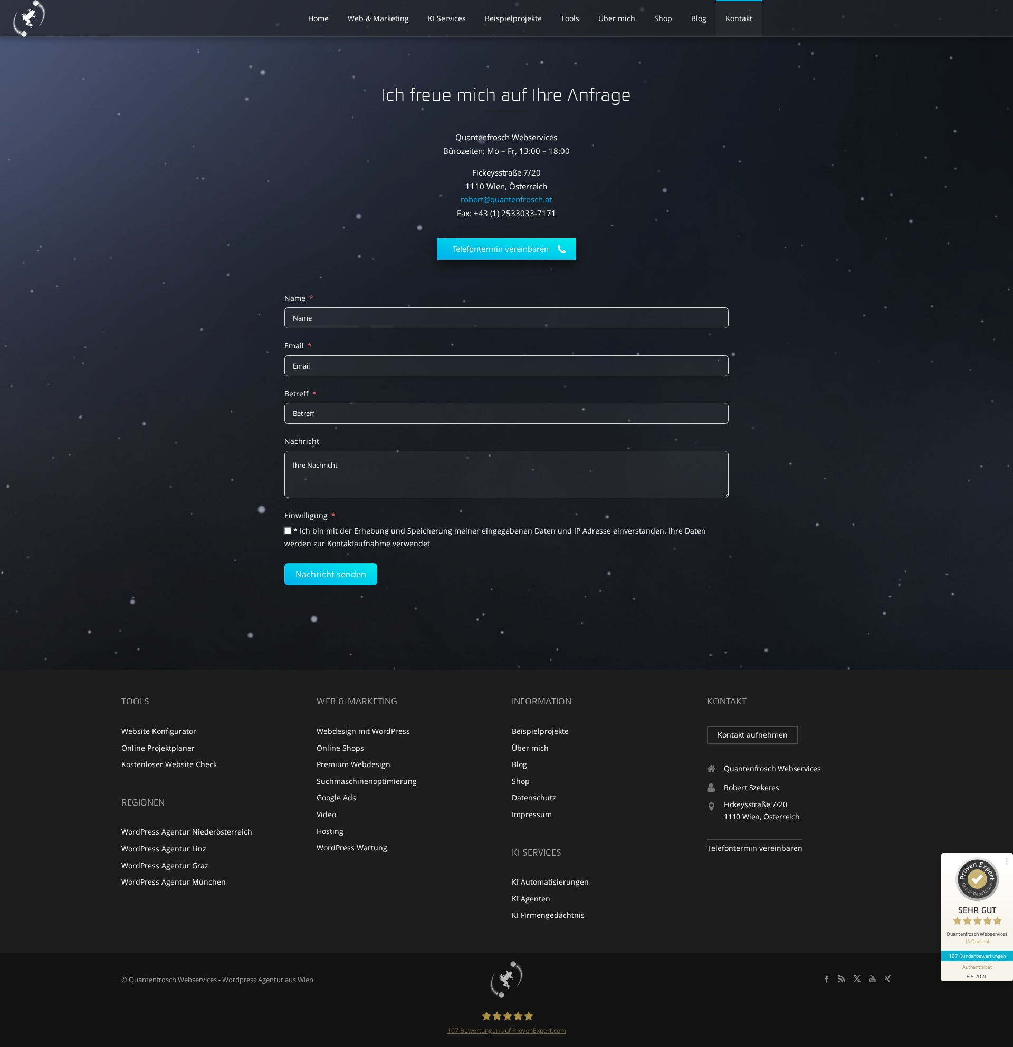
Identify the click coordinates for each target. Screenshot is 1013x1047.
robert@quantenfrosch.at (506, 199)
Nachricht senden (330, 574)
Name (294, 298)
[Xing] (887, 979)
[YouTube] (872, 979)
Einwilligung (306, 515)
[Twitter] (857, 979)
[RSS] (841, 979)
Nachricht (301, 441)
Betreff (296, 394)
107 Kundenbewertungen (977, 955)
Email (294, 346)
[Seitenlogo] (29, 18)
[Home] (506, 979)
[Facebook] (826, 979)
